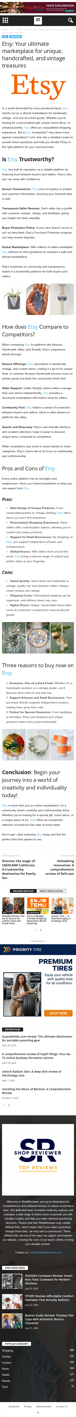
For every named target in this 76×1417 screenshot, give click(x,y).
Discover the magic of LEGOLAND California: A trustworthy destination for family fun (19, 869)
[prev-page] (36, 930)
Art (13, 29)
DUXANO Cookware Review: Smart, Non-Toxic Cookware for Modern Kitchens (49, 1279)
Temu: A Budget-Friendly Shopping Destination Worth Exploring (36, 919)
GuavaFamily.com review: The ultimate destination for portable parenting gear (37, 1038)
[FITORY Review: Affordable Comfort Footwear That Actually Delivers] (12, 1301)
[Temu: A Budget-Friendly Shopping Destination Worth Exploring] (38, 905)
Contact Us (61, 1406)
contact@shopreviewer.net (45, 1252)
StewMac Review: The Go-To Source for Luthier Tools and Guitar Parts (13, 919)
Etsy (66, 108)
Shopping (15, 36)
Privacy (28, 1406)
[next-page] (41, 930)
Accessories (33, 912)
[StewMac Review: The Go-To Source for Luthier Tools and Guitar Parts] (13, 905)
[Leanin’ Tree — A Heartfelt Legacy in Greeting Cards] (62, 905)
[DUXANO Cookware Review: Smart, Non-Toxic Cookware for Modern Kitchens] (12, 1281)
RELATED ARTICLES (23, 890)
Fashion (6, 1362)
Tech (5, 1386)
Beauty (6, 1380)
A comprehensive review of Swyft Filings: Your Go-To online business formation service (36, 1056)
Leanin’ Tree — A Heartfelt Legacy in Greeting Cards (61, 918)
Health (6, 1374)
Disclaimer (14, 1406)
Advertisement (43, 1406)
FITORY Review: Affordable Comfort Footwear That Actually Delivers (49, 1298)
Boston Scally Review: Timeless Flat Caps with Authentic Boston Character (49, 1319)
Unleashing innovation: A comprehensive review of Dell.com (59, 867)
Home (5, 29)
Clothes (6, 1356)
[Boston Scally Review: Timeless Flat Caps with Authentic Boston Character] (12, 1321)
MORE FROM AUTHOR (51, 890)
